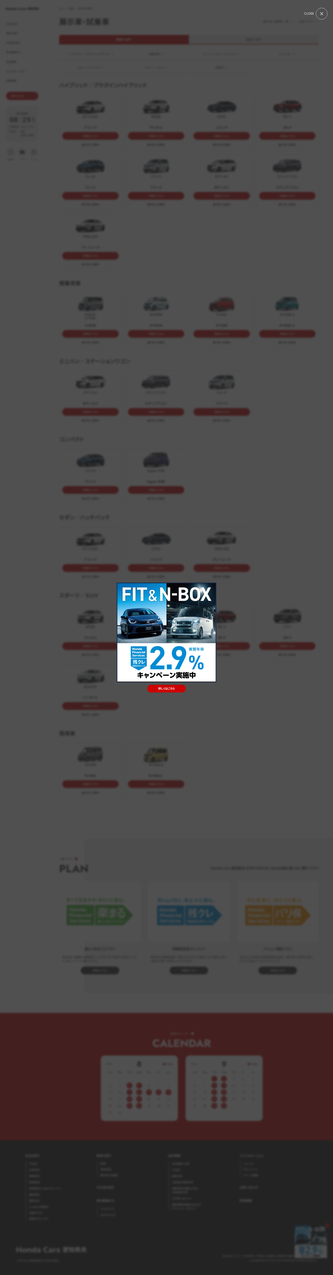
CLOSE (309, 13)
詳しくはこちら (166, 688)
